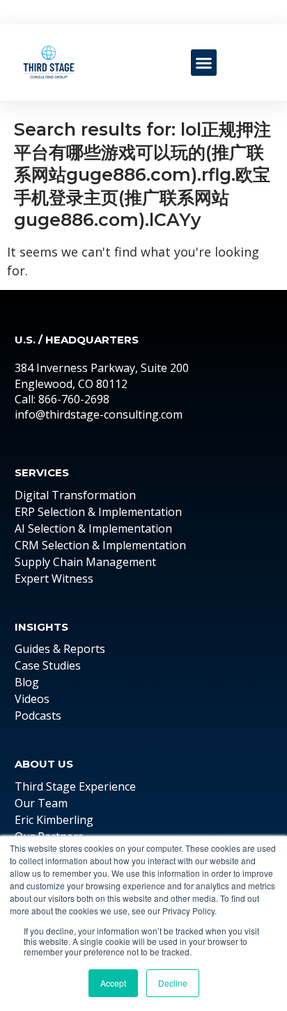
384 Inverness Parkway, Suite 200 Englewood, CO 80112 (102, 375)
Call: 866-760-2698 (62, 399)
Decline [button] (172, 983)
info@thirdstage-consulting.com (99, 414)
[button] (204, 62)
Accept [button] (113, 983)
